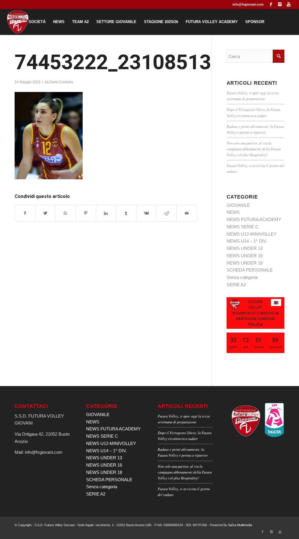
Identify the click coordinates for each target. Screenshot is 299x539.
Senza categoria (242, 277)
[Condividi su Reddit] (166, 213)
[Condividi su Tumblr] (126, 213)
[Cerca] (80, 47)
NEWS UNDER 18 (245, 262)
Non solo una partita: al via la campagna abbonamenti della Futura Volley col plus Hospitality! (254, 148)
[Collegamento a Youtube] (288, 4)
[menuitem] (15, 22)
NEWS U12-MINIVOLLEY (252, 234)
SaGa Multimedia (240, 525)
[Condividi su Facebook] (25, 213)
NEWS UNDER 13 (245, 248)
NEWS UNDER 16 (245, 255)
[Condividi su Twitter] (45, 213)
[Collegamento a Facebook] (271, 4)
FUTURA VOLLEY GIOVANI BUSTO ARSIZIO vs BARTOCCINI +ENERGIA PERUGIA (255, 313)
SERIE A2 (236, 284)
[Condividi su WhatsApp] (65, 213)
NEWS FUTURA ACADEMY (254, 219)
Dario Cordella (61, 82)
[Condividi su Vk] (146, 213)
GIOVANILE (238, 205)
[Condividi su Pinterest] (85, 213)
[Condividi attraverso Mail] (187, 213)
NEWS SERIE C (242, 226)
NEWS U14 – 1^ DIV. (247, 241)
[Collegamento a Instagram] (280, 4)
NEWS (233, 212)
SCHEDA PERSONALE (250, 269)
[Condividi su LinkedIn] (106, 213)
